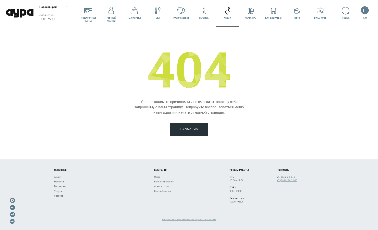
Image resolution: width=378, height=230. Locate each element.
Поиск (345, 18)
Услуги (58, 191)
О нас (157, 177)
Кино (297, 18)
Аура (19, 13)
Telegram (12, 214)
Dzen (12, 221)
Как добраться (273, 18)
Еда (158, 18)
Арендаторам (162, 186)
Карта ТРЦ (250, 18)
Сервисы (204, 18)
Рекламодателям (164, 181)
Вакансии (320, 18)
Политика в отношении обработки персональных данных (189, 219)
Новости (59, 181)
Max (12, 200)
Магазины (135, 18)
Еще (365, 18)
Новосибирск (48, 6)
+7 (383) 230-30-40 (287, 180)
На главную (189, 129)
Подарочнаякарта (88, 19)
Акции (227, 18)
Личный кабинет (112, 19)
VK (12, 207)
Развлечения (181, 18)
